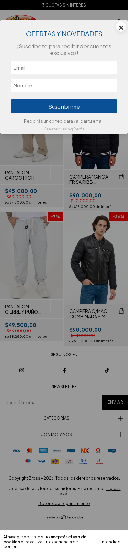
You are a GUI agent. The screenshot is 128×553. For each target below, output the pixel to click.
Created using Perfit (64, 128)
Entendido (110, 541)
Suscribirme (64, 106)
